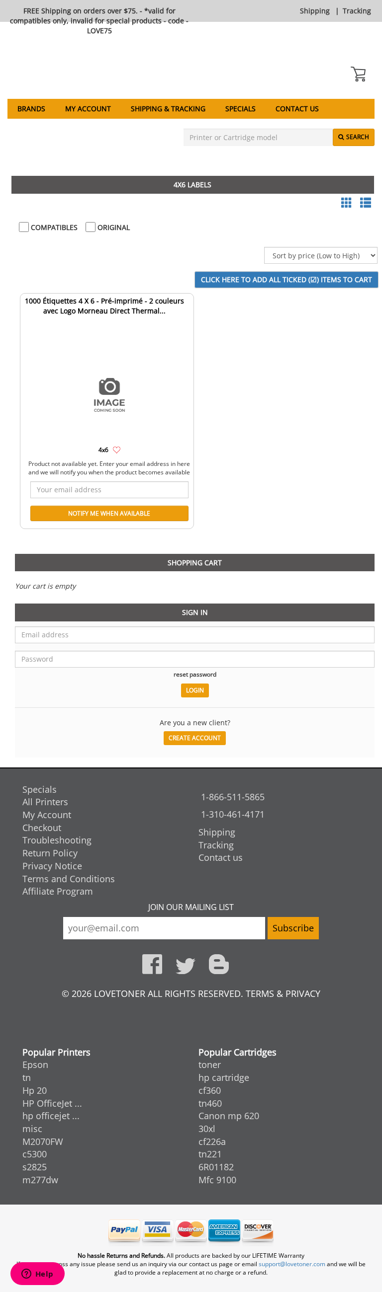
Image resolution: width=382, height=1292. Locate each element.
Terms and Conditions (68, 879)
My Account (88, 108)
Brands (31, 108)
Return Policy (50, 853)
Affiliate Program (57, 891)
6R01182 (216, 1167)
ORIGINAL (113, 227)
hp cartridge (223, 1077)
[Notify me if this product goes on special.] (116, 449)
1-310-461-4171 (233, 814)
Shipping (315, 10)
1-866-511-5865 (233, 797)
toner (209, 1064)
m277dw (40, 1180)
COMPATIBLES (53, 227)
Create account (195, 738)
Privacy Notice (52, 866)
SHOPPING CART (195, 562)
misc (32, 1129)
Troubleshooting (57, 840)
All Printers (45, 802)
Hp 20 (34, 1090)
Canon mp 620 (228, 1116)
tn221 (210, 1154)
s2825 (34, 1167)
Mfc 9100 (217, 1180)
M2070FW (42, 1141)
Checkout (41, 828)
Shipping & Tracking (168, 108)
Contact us (297, 108)
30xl (206, 1129)
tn (26, 1077)
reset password (195, 674)
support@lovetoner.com (292, 1264)
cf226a (212, 1141)
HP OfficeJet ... (52, 1103)
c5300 (34, 1154)
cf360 (209, 1090)
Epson (35, 1064)
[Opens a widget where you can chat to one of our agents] (37, 1274)
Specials (240, 108)
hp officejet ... (51, 1116)
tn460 (210, 1103)
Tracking (357, 10)
